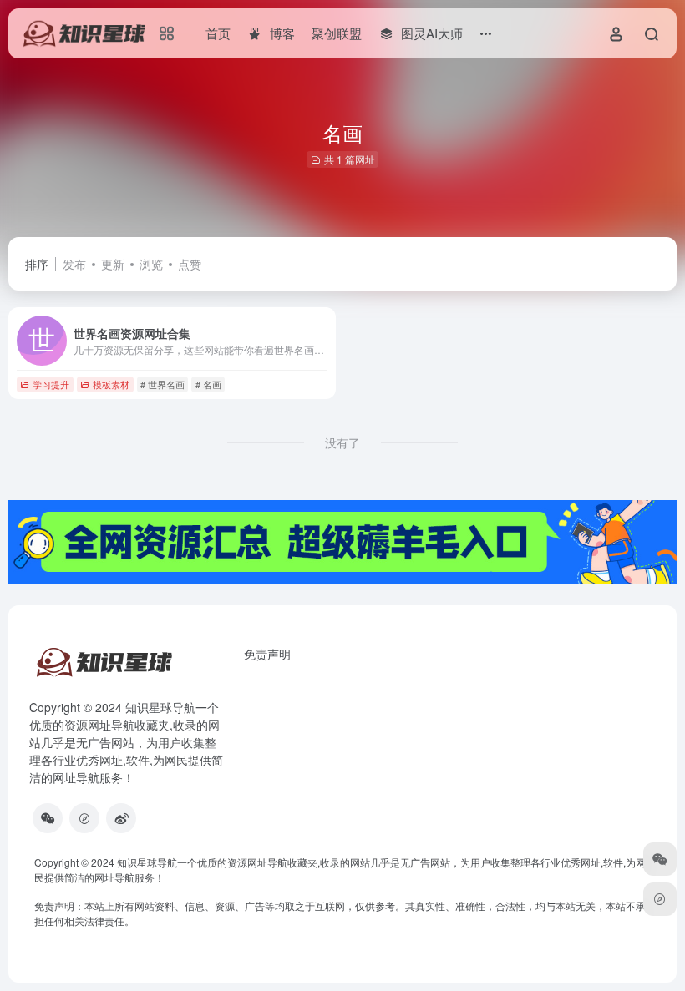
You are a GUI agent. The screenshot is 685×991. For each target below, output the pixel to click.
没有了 (342, 442)
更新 (112, 263)
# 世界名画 (162, 384)
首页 (218, 33)
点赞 (189, 263)
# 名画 (208, 384)
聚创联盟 (337, 33)
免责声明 (267, 653)
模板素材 (111, 384)
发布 (74, 263)
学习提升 (51, 384)
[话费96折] (84, 818)
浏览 (151, 263)
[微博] (121, 818)
